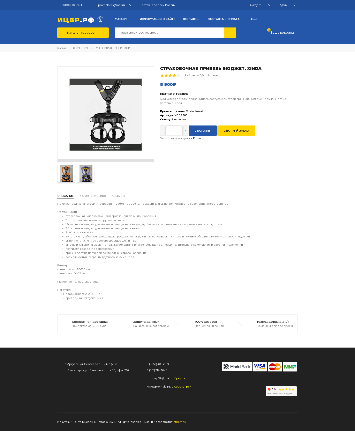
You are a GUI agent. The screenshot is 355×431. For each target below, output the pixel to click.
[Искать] (230, 32)
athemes (180, 421)
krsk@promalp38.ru (160, 386)
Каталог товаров (80, 32)
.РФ (77, 19)
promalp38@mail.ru (111, 5)
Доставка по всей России (157, 5)
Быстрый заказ (236, 130)
